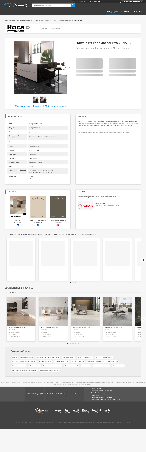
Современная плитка (61, 362)
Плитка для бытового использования (24, 362)
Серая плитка (86, 366)
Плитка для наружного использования (24, 370)
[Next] (69, 68)
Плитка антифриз (118, 366)
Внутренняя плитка (26, 357)
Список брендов (96, 389)
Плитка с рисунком (78, 362)
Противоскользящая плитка (49, 370)
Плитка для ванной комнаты (52, 366)
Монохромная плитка (19, 366)
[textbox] (51, 5)
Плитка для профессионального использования (102, 362)
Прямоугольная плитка (85, 357)
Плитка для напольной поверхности (47, 357)
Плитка (14, 357)
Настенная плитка (68, 357)
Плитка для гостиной (71, 366)
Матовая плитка (34, 366)
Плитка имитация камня (101, 366)
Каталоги (125, 12)
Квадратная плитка (45, 362)
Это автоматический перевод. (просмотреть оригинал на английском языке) (103, 132)
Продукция (112, 12)
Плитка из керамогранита (104, 357)
